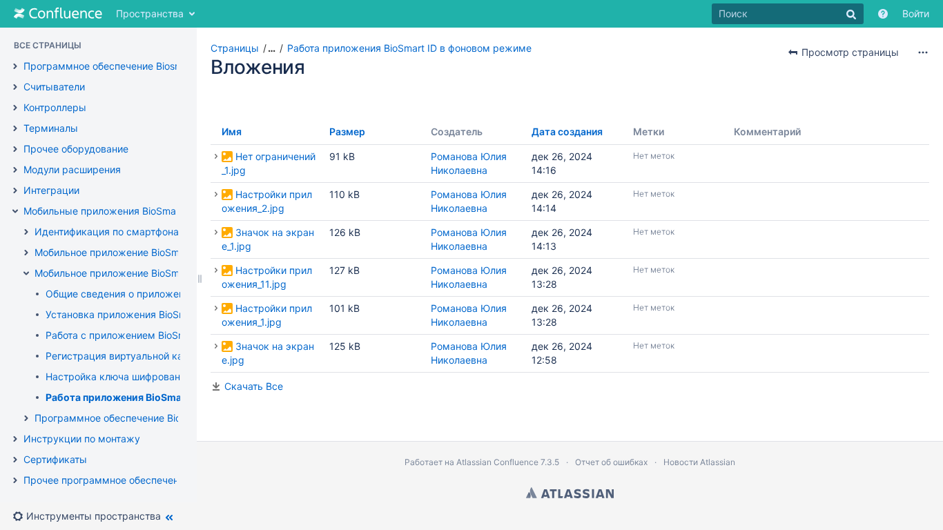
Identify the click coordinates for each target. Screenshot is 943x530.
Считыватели (54, 86)
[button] (92, 516)
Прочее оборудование (75, 149)
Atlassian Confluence (497, 462)
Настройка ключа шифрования (118, 376)
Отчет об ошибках (611, 462)
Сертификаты (55, 459)
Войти (915, 13)
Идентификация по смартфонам (110, 231)
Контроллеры (54, 107)
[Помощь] (883, 14)
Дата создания (567, 131)
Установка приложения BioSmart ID (129, 314)
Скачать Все (253, 386)
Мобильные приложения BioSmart (103, 211)
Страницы (235, 48)
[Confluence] (58, 14)
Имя (232, 131)
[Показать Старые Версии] (216, 156)
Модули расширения (72, 169)
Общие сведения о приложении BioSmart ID (148, 294)
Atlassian (570, 493)
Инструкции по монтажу (81, 438)
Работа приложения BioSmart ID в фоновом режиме (171, 397)
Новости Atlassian (699, 462)
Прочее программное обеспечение (106, 480)
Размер (347, 131)
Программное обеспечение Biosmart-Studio (126, 66)
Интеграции (51, 190)
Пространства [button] (150, 13)
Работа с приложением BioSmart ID (128, 335)
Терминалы (50, 128)
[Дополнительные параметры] (923, 52)
